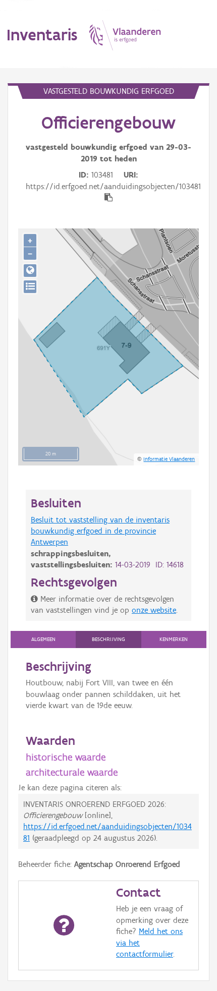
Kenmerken (173, 639)
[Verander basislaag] (30, 286)
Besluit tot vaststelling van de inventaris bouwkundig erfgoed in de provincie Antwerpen (100, 531)
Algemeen (43, 639)
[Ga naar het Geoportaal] (30, 270)
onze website (154, 610)
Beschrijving (108, 639)
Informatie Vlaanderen (169, 458)
